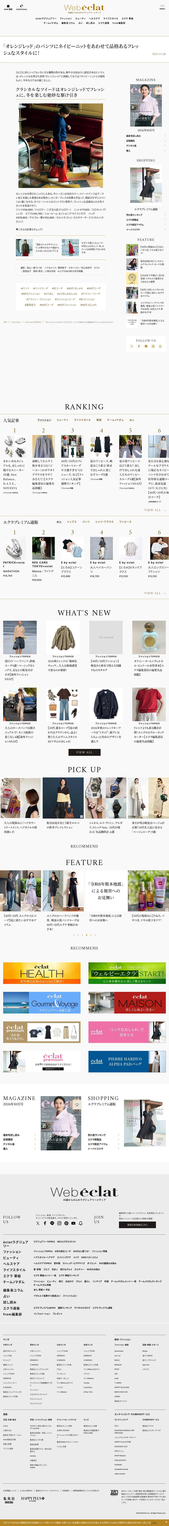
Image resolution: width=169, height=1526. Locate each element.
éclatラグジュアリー (46, 18)
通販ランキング (65, 1307)
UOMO (117, 1396)
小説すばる (7, 1430)
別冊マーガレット (63, 1378)
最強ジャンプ (8, 1365)
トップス (72, 522)
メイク (76, 1257)
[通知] (160, 346)
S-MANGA (7, 1387)
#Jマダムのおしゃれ (67, 293)
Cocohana (88, 1387)
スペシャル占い (70, 1295)
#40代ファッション (67, 305)
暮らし (87, 1281)
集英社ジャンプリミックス (12, 1392)
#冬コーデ (57, 288)
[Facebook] (139, 346)
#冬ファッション (87, 299)
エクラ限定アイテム (135, 224)
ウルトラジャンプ (36, 1403)
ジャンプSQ (7, 1356)
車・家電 (37, 1269)
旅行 (61, 1281)
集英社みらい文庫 (90, 1426)
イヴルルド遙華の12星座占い (47, 1295)
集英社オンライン (120, 1401)
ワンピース (125, 522)
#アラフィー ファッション (39, 299)
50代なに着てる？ (81, 1251)
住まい (55, 1269)
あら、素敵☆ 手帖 (42, 1289)
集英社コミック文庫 (10, 1396)
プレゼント (57, 1313)
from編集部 (118, 23)
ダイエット (92, 1263)
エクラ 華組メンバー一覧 (45, 1275)
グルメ (79, 1281)
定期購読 (130, 141)
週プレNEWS (147, 1356)
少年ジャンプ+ (8, 1369)
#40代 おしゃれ (88, 305)
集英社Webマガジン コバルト (68, 1442)
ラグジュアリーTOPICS (44, 1241)
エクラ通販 (103, 23)
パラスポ (145, 1369)
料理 (106, 1281)
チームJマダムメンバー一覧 (123, 1281)
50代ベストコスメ (89, 1257)
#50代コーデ (94, 288)
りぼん (59, 1369)
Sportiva (145, 1365)
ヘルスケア (94, 18)
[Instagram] (153, 346)
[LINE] (146, 346)
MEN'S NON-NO (121, 1392)
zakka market (119, 1474)
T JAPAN (117, 1383)
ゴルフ (46, 1269)
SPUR (116, 1369)
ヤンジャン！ (34, 1390)
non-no (117, 1356)
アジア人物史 (8, 1449)
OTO (116, 1426)
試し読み (90, 23)
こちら (123, 1502)
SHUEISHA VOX (120, 1446)
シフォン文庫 (61, 1446)
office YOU (88, 1392)
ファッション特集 (99, 1251)
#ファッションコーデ (65, 299)
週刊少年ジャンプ (9, 1351)
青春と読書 (7, 1444)
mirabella (118, 1465)
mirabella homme (121, 1469)
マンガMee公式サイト (65, 1383)
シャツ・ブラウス (104, 522)
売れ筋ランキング (134, 215)
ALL (131, 420)
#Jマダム (48, 293)
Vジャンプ (6, 1360)
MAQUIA (118, 1365)
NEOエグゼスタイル (66, 1241)
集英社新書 (34, 1444)
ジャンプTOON (8, 1374)
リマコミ (60, 1387)
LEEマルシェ (119, 1451)
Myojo (144, 1351)
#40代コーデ (47, 305)
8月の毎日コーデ (63, 1251)
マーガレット (61, 1374)
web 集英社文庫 (9, 1439)
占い (80, 23)
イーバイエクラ (133, 229)
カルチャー (79, 1269)
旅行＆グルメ (66, 1269)
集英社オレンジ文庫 (64, 1426)
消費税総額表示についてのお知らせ (86, 1491)
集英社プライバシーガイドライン (47, 1491)
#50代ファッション (30, 293)
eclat (116, 1378)
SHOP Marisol (120, 1456)
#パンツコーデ (40, 288)
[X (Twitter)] (132, 346)
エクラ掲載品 (132, 220)
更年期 (57, 1263)
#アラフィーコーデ (90, 293)
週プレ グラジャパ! (149, 1360)
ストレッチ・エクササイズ (74, 1263)
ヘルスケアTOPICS (42, 1263)
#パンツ (25, 288)
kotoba (33, 1456)
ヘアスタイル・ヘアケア (44, 1257)
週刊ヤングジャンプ (37, 1378)
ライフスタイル (110, 18)
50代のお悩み (93, 1269)
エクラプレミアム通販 (102, 1307)
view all (153, 510)
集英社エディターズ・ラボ (151, 1430)
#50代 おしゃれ (75, 288)
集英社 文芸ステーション (12, 1435)
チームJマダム (51, 23)
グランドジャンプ (36, 1399)
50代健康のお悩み (107, 1263)
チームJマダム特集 (42, 1285)
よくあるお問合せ (26, 1491)
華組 (99, 420)
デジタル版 (131, 146)
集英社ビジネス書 (36, 1440)
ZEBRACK (7, 1378)
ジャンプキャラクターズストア (125, 1437)
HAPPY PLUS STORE (122, 1442)
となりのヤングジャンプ (38, 1394)
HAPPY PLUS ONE (121, 1387)
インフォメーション (42, 1313)
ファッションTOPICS (43, 1251)
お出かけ (69, 1281)
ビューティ (80, 18)
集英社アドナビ (148, 1426)
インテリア (97, 1281)
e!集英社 (33, 1460)
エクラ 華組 (127, 18)
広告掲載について (10, 1491)
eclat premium (120, 1460)
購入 (128, 151)
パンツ (86, 522)
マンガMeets (62, 1392)
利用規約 (65, 1491)
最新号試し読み (133, 136)
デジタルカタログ (82, 1307)
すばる (5, 1426)
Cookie (86, 1383)
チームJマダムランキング (150, 1281)
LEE (116, 1374)
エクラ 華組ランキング (69, 1275)
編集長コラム (68, 23)
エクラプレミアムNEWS (44, 1307)
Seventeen (118, 1351)
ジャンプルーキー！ (10, 1383)
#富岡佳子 (30, 305)
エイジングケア (64, 1257)
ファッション (66, 18)
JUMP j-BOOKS (63, 1430)
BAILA (116, 1360)
